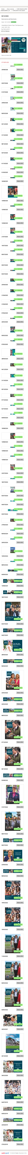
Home (2, 9)
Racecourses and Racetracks (8, 19)
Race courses (10, 9)
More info (20, 69)
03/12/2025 (5, 16)
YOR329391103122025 (19, 10)
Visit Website (6, 31)
